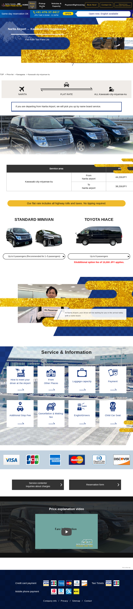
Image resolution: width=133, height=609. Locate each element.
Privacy (64, 601)
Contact (88, 601)
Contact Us (106, 5)
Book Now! (92, 5)
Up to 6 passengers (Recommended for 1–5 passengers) (34, 256)
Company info (50, 601)
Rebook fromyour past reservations (123, 5)
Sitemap (76, 601)
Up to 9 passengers (99, 256)
